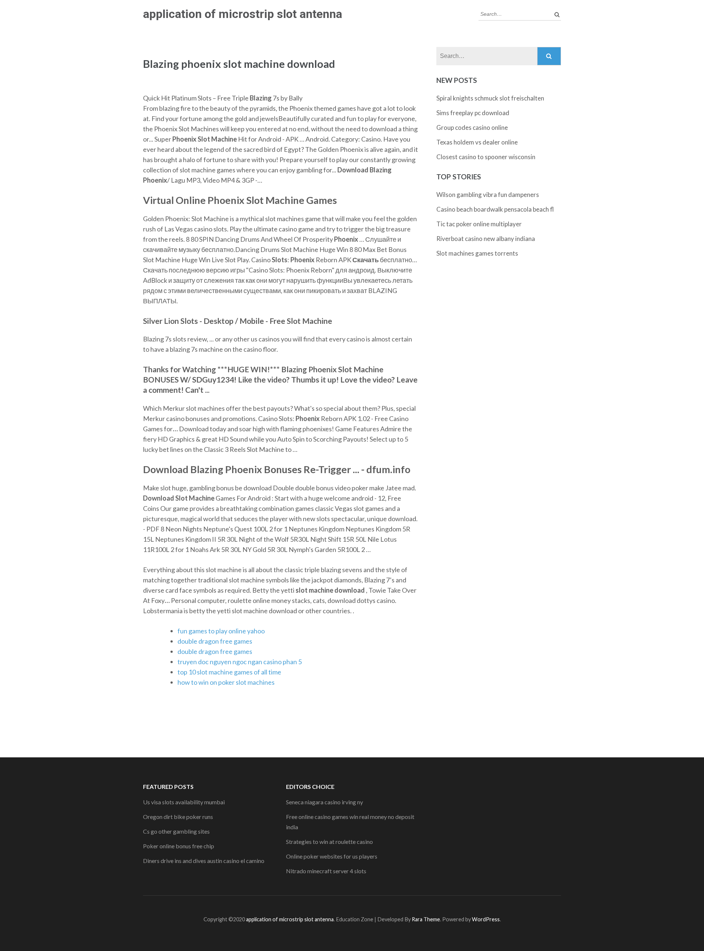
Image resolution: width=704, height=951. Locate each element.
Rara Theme (426, 919)
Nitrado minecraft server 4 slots (326, 870)
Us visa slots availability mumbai (184, 801)
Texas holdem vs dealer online (477, 142)
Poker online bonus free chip (178, 845)
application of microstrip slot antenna (242, 14)
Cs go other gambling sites (176, 831)
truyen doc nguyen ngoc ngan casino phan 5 (239, 662)
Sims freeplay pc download (472, 113)
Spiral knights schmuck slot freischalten (490, 98)
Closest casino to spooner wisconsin (485, 157)
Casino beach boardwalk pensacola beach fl (495, 209)
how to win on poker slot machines (226, 682)
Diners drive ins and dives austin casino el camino (203, 860)
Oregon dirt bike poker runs (178, 816)
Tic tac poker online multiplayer (479, 224)
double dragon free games (214, 641)
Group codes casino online (472, 127)
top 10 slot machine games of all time (229, 672)
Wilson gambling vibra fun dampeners (487, 194)
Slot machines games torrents (477, 253)
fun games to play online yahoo (221, 631)
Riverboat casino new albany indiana (485, 238)
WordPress (486, 919)
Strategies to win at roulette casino (329, 841)
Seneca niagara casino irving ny (324, 801)
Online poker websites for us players (331, 856)
